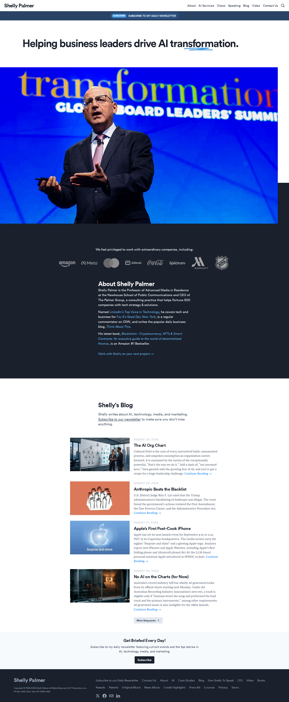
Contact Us (270, 6)
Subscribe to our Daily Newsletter (117, 680)
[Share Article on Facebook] (105, 696)
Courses (209, 687)
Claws (221, 6)
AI (173, 680)
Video (256, 6)
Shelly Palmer (29, 680)
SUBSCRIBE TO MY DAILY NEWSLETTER (152, 16)
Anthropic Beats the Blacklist (160, 489)
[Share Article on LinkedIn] (118, 696)
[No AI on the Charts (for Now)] (100, 586)
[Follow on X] (98, 696)
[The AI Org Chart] (100, 454)
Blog (246, 6)
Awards (100, 687)
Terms (235, 687)
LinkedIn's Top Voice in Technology (134, 311)
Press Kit (194, 687)
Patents (113, 687)
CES (240, 680)
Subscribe (119, 15)
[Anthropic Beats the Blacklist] (100, 498)
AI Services (206, 6)
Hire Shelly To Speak (221, 680)
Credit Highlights (175, 687)
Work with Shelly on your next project (126, 354)
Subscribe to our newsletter (119, 419)
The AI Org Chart (150, 445)
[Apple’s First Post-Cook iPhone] (100, 537)
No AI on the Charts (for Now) (161, 576)
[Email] (111, 696)
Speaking (234, 6)
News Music (152, 687)
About (191, 6)
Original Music (131, 687)
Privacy (223, 687)
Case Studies (186, 680)
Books (261, 680)
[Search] (283, 5)
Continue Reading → (198, 473)
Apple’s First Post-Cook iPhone (162, 528)
